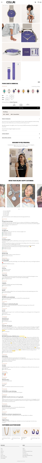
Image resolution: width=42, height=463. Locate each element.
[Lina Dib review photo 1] (21, 270)
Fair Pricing (5, 111)
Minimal (12, 99)
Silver (11, 97)
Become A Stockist (4, 456)
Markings (7, 99)
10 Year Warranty (25, 454)
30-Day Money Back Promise (27, 451)
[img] (4, 219)
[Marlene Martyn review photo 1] (21, 361)
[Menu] (1, 2)
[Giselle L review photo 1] (21, 306)
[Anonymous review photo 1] (21, 292)
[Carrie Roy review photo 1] (21, 314)
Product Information (6, 118)
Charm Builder (3, 458)
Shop (1, 448)
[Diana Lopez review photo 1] (21, 285)
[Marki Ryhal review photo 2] (21, 248)
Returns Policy (25, 456)
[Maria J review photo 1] (21, 331)
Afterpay (24, 449)
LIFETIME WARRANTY (5, 133)
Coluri (24, 461)
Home (2, 449)
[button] (4, 86)
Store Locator (3, 455)
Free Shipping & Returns (6, 137)
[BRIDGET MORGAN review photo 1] (21, 263)
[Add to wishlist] (37, 108)
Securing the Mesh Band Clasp (27, 455)
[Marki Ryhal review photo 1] (21, 247)
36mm (12, 95)
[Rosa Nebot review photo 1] (21, 369)
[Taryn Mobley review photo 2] (21, 233)
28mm (7, 95)
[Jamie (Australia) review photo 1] (21, 352)
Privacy (2, 454)
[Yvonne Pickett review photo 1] (21, 321)
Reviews (2, 452)
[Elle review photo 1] (21, 225)
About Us (2, 451)
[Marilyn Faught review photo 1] (21, 278)
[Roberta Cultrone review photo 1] (21, 255)
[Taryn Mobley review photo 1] (21, 232)
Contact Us (24, 452)
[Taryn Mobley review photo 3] (21, 235)
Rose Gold (7, 97)
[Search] (35, 2)
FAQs (24, 448)
